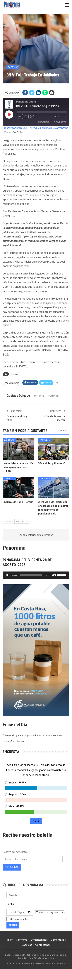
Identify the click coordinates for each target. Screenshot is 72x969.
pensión (14, 374)
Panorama (21, 939)
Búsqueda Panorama (25, 885)
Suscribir (43, 122)
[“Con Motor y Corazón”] (53, 449)
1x (25, 116)
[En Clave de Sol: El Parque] (18, 487)
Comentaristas (39, 939)
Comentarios (58, 939)
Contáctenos (43, 944)
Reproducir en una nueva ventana (48, 127)
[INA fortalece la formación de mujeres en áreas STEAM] (18, 449)
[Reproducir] (7, 575)
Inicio (9, 939)
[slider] (62, 574)
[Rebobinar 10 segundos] (19, 117)
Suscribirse (12, 867)
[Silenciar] (54, 575)
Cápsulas (13, 67)
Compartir (60, 122)
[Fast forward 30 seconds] (32, 117)
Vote (36, 820)
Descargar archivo (14, 127)
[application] (36, 575)
